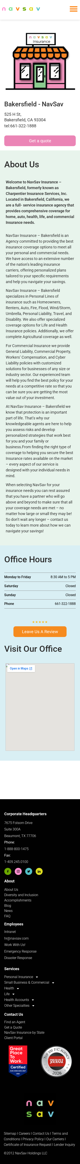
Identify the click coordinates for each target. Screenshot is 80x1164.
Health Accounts (16, 1000)
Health (9, 988)
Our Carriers (55, 1139)
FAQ (7, 916)
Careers (25, 1133)
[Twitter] (28, 871)
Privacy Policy (33, 1139)
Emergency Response (20, 951)
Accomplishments (17, 900)
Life (7, 994)
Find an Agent (14, 1022)
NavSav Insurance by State (24, 1032)
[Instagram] (18, 871)
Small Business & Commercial (26, 982)
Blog (7, 906)
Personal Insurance (18, 977)
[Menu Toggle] (73, 8)
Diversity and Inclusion (21, 895)
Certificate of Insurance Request (27, 1145)
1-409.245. (12, 862)
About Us (11, 890)
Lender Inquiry (64, 1145)
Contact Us (41, 1133)
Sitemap (10, 1133)
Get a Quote (13, 1027)
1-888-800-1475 (16, 849)
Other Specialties (16, 1006)
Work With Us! (14, 945)
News (8, 911)
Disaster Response (18, 958)
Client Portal (13, 1038)
